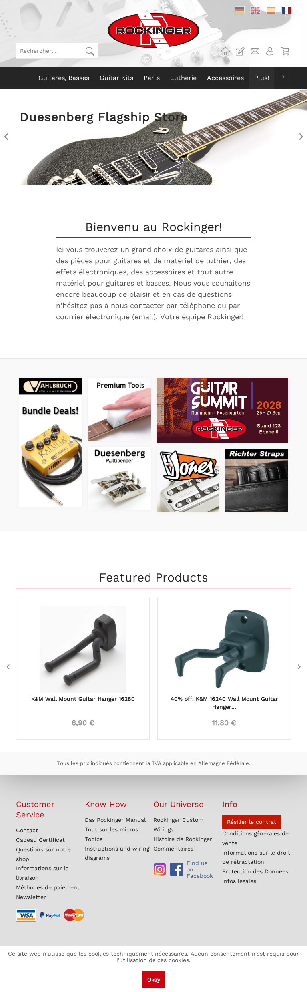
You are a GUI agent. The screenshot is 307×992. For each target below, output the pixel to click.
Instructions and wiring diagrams (117, 853)
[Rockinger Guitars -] (225, 51)
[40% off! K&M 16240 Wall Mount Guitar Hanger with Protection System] (224, 645)
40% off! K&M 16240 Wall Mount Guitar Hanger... (224, 703)
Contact (27, 830)
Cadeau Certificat (40, 840)
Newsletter (31, 897)
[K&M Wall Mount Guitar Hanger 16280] (82, 645)
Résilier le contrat (251, 822)
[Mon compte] (269, 51)
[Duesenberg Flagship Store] (153, 137)
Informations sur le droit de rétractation (256, 857)
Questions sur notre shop (43, 854)
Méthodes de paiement (48, 887)
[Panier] (284, 51)
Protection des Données (255, 871)
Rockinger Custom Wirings (178, 825)
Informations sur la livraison (42, 873)
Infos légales (239, 881)
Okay (153, 979)
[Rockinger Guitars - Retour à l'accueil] (153, 30)
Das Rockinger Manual (115, 820)
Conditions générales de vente (255, 838)
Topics (93, 839)
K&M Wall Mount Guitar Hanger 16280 (83, 699)
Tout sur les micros (111, 829)
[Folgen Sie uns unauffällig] (160, 869)
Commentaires (173, 848)
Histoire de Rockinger (183, 839)
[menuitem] (57, 51)
